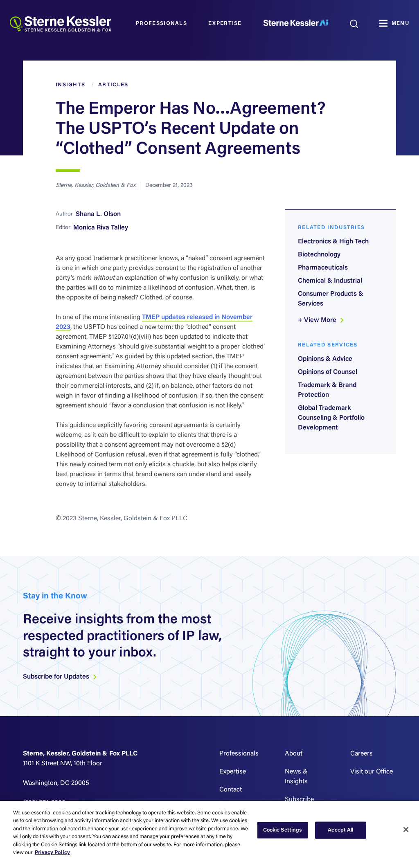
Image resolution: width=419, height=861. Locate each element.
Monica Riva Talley (100, 228)
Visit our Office (371, 772)
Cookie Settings (282, 830)
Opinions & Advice (325, 359)
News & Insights (296, 777)
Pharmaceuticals (323, 268)
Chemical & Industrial (330, 281)
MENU (400, 23)
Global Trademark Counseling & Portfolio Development (331, 418)
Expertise (225, 23)
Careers (361, 754)
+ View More (318, 320)
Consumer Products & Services (330, 299)
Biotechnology (319, 255)
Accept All (340, 830)
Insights (70, 85)
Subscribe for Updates (57, 677)
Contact (230, 790)
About (293, 754)
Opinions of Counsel (327, 372)
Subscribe (299, 799)
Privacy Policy (52, 852)
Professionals (161, 23)
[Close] (406, 830)
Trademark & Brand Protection (327, 390)
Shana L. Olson (98, 214)
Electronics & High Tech (333, 241)
